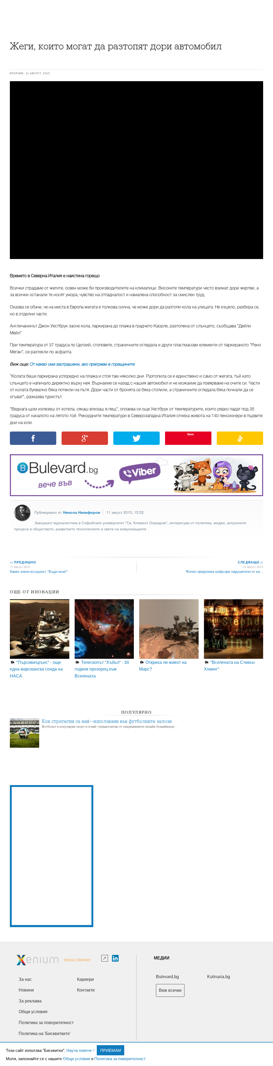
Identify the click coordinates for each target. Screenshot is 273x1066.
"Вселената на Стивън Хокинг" (229, 665)
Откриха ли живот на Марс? (163, 665)
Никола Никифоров (81, 512)
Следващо (250, 562)
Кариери (85, 979)
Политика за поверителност (120, 1058)
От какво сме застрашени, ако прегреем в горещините (82, 364)
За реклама (30, 1001)
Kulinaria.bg (218, 976)
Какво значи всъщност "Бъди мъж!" (39, 571)
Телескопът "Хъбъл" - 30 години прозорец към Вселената (102, 669)
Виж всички (170, 990)
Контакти (86, 990)
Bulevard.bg (167, 976)
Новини (26, 990)
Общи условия (76, 1058)
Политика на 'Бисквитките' (45, 1033)
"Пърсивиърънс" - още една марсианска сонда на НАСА (36, 669)
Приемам (110, 1050)
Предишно (23, 562)
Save (190, 434)
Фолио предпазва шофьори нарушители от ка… (224, 571)
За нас (25, 979)
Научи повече (79, 1050)
